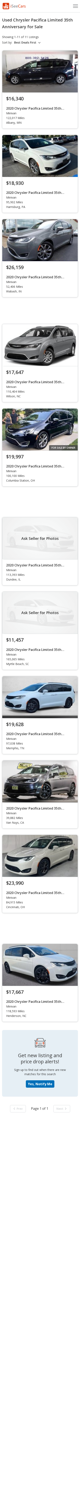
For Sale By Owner (63, 447)
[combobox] (28, 42)
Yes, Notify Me (40, 1084)
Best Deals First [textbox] (25, 42)
